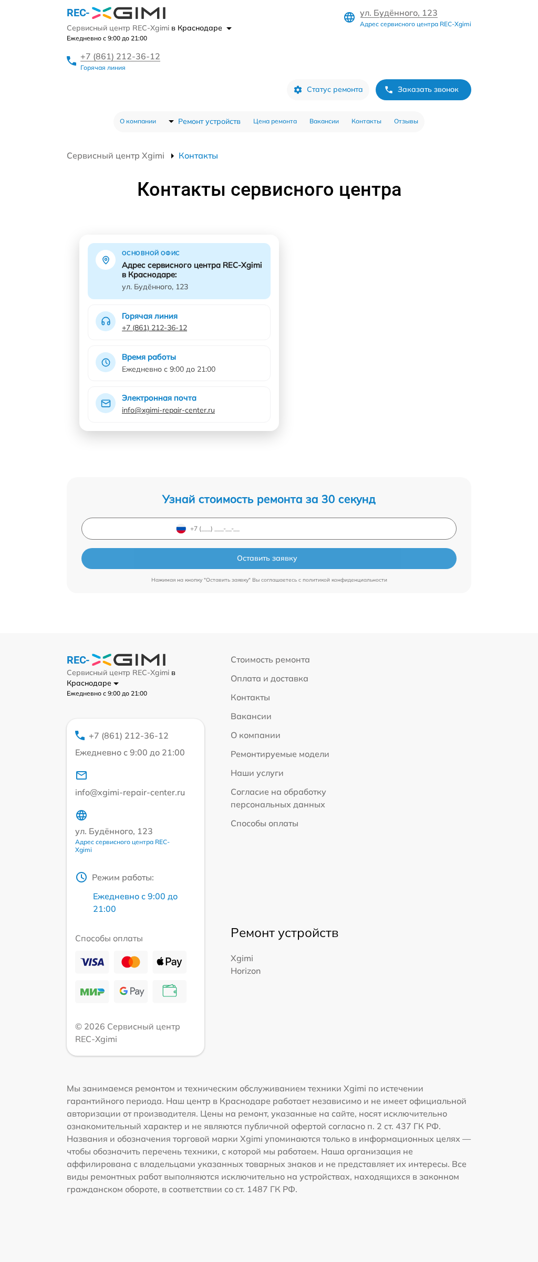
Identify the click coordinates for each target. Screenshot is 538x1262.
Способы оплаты (264, 823)
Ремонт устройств (209, 121)
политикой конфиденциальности (345, 579)
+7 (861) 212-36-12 (120, 56)
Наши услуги (257, 772)
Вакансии (324, 121)
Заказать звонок (428, 89)
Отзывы (406, 121)
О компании (138, 121)
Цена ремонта (275, 121)
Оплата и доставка (269, 678)
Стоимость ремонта (270, 659)
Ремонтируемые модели (280, 754)
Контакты (366, 121)
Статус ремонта (335, 89)
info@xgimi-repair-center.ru (168, 410)
